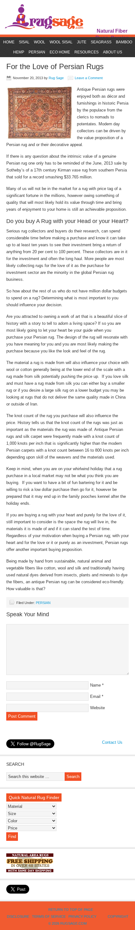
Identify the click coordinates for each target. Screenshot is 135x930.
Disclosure (18, 916)
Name (95, 685)
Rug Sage (56, 78)
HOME (8, 42)
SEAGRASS (101, 42)
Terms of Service (49, 916)
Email (95, 696)
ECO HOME (60, 52)
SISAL (24, 42)
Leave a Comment (89, 78)
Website (97, 707)
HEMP (18, 52)
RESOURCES (86, 52)
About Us (112, 52)
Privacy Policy (82, 916)
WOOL (39, 42)
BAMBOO (124, 42)
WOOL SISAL (61, 42)
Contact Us (112, 742)
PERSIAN (36, 52)
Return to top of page (70, 909)
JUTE (81, 42)
